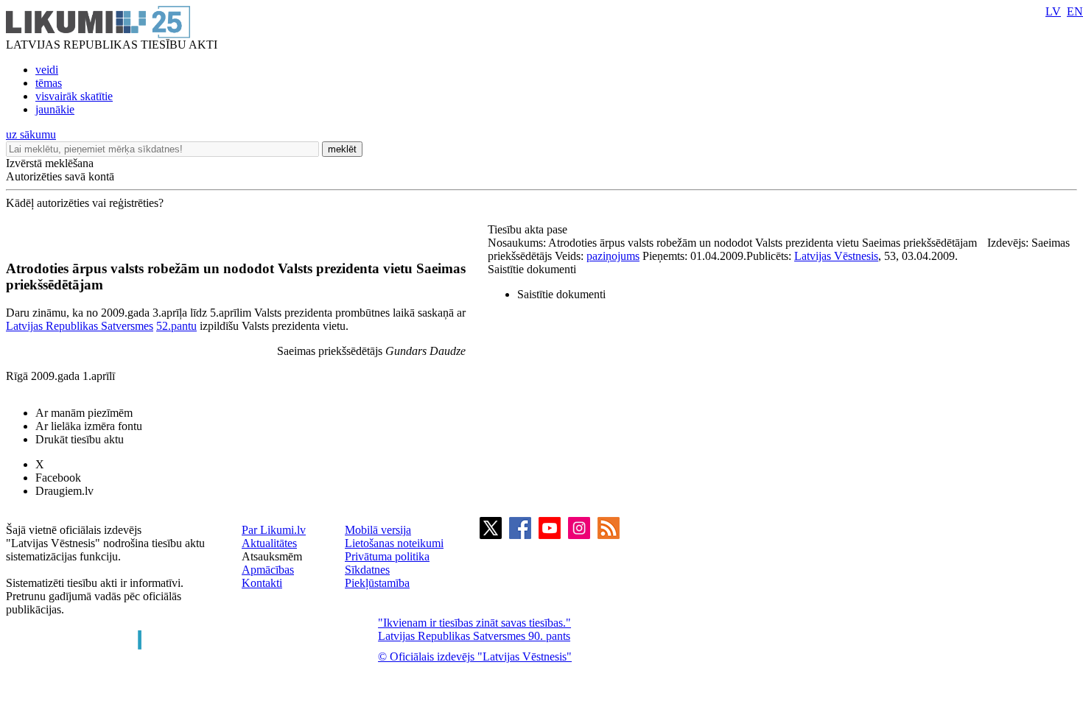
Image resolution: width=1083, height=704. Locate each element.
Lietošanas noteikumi (394, 543)
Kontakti (262, 583)
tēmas (48, 83)
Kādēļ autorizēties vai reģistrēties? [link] (85, 203)
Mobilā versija (378, 530)
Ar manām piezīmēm (84, 412)
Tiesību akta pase (529, 229)
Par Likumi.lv (274, 530)
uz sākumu (31, 134)
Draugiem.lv (64, 491)
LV (1053, 11)
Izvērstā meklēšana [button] (50, 163)
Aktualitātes (269, 543)
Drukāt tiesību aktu (79, 439)
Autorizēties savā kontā (60, 176)
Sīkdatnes (367, 569)
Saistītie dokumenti (532, 269)
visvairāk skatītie (74, 96)
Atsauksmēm (272, 556)
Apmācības (268, 569)
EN (1075, 11)
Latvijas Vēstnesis (836, 256)
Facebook (58, 477)
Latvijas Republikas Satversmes (79, 326)
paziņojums (612, 256)
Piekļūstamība (377, 583)
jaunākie (54, 109)
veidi (46, 69)
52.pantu (176, 326)
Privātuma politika (387, 556)
